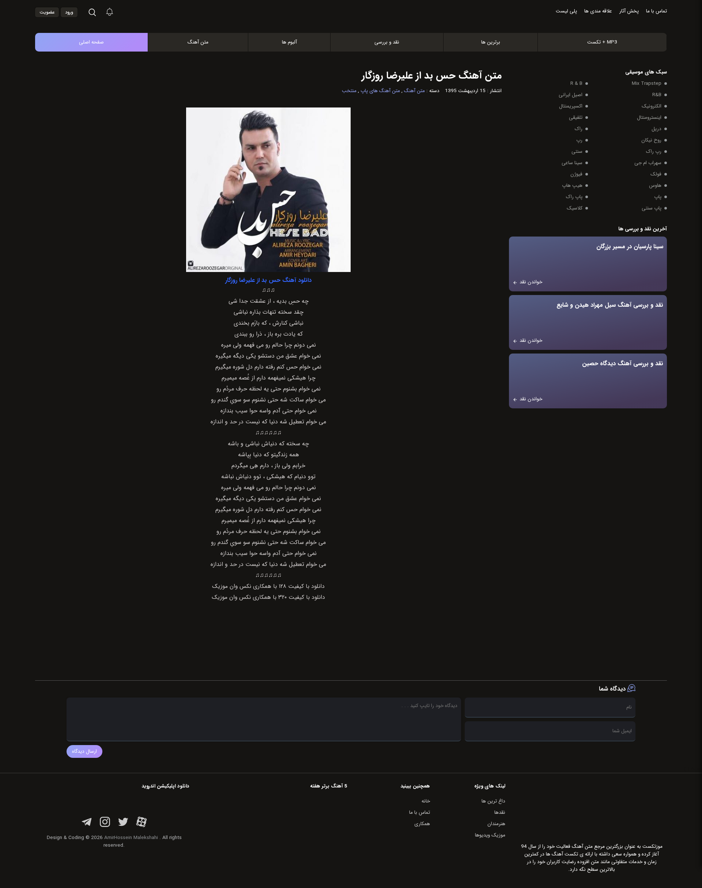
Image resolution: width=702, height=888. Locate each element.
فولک (655, 174)
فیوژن (576, 174)
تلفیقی (575, 117)
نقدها (499, 812)
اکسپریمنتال (570, 106)
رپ (579, 140)
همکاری (422, 824)
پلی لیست (566, 11)
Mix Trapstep (646, 83)
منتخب (349, 91)
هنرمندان (496, 824)
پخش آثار (629, 11)
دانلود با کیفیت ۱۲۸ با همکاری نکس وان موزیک (268, 586)
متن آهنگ (198, 42)
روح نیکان (651, 140)
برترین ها (490, 42)
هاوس (655, 185)
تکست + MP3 (602, 42)
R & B (576, 83)
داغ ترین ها (493, 801)
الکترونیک (651, 106)
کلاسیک (574, 208)
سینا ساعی (572, 163)
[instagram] (104, 826)
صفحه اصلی (91, 42)
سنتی (576, 151)
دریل (656, 129)
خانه (426, 801)
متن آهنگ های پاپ (380, 91)
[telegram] (86, 826)
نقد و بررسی (386, 42)
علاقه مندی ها (598, 11)
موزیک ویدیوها (490, 835)
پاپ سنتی (651, 208)
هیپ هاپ (572, 185)
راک (578, 129)
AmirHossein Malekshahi (131, 838)
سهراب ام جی (647, 163)
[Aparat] (141, 826)
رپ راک (653, 151)
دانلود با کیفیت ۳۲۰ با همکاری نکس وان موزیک (268, 597)
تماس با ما (656, 11)
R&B (656, 95)
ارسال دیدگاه (84, 751)
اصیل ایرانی (570, 95)
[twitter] (123, 826)
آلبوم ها (289, 42)
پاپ (657, 197)
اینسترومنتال (649, 117)
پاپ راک (574, 197)
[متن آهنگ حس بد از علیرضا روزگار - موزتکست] (358, 25)
